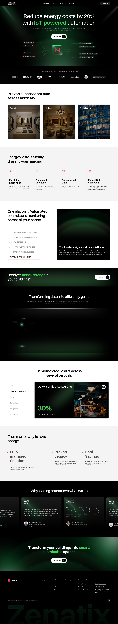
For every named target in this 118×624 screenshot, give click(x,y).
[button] (46, 3)
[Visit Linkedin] (109, 600)
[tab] (24, 233)
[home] (12, 3)
